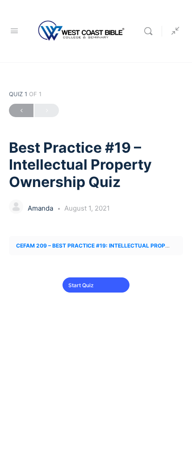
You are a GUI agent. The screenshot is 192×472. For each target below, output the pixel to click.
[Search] (150, 31)
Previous (21, 110)
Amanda (41, 208)
